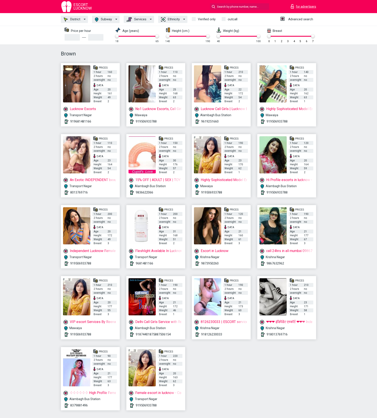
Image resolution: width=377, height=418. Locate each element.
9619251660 (210, 121)
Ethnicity (173, 19)
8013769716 (79, 192)
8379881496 (79, 405)
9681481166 (144, 263)
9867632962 (275, 263)
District (74, 19)
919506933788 (146, 121)
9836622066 (144, 192)
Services (139, 19)
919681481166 (80, 121)
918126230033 (211, 334)
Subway (106, 19)
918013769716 (277, 334)
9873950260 (210, 263)
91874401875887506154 (153, 334)
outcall (232, 19)
